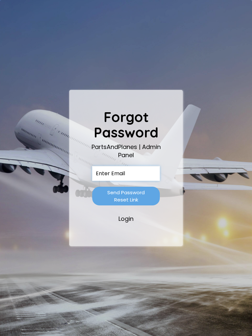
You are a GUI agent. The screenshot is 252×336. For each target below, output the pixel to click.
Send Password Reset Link (126, 196)
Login (126, 219)
